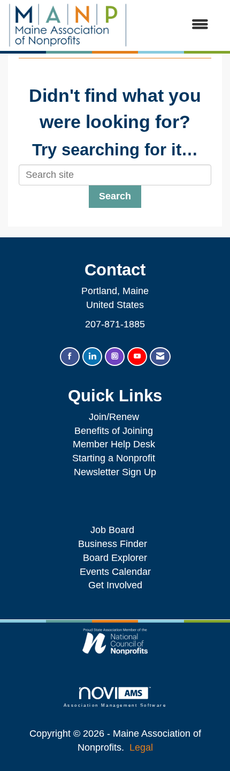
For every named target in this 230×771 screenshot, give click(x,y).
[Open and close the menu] (173, 25)
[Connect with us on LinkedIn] (92, 356)
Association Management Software (115, 705)
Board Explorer (115, 557)
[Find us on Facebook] (70, 356)
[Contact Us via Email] (160, 356)
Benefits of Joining (113, 430)
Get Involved (115, 585)
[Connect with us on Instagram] (115, 356)
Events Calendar (115, 571)
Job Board (115, 530)
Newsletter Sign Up (115, 472)
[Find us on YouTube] (137, 356)
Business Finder (115, 543)
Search (115, 196)
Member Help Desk (114, 444)
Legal (141, 747)
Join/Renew (114, 416)
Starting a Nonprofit (113, 458)
